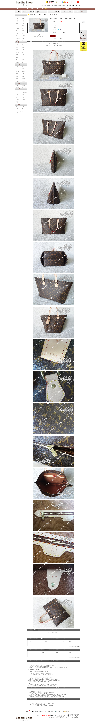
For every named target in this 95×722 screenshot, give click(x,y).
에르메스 (17, 26)
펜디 (22, 57)
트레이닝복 (23, 99)
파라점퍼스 (23, 94)
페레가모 (23, 76)
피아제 (17, 20)
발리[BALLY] (23, 78)
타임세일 (17, 112)
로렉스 (23, 18)
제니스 (17, 40)
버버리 (23, 50)
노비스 (17, 92)
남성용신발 (23, 85)
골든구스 (17, 85)
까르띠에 (23, 30)
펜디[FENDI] (23, 81)
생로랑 (17, 54)
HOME (34, 14)
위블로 (23, 25)
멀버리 (23, 54)
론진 (16, 35)
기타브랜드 (17, 62)
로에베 (23, 59)
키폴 (22, 62)
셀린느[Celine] (17, 71)
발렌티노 (23, 47)
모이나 (23, 49)
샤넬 (16, 30)
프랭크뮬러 (17, 28)
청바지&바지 (17, 99)
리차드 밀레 (23, 35)
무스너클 (17, 94)
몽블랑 (17, 23)
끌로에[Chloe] (23, 71)
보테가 (17, 50)
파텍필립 (23, 20)
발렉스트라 (17, 52)
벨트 (16, 106)
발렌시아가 (17, 73)
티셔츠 (17, 97)
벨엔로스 (17, 33)
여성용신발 (17, 87)
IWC (16, 25)
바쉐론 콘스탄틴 (24, 16)
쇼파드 (23, 28)
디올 (16, 59)
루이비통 (23, 23)
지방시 (17, 57)
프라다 (23, 45)
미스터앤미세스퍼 (24, 92)
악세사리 (17, 108)
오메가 (23, 21)
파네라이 (17, 21)
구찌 (22, 26)
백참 (22, 108)
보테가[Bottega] (24, 69)
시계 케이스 (17, 16)
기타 (22, 40)
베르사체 (23, 38)
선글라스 (23, 106)
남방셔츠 (23, 97)
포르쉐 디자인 (18, 38)
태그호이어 (17, 18)
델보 (22, 52)
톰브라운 (17, 102)
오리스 (23, 33)
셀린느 (17, 47)
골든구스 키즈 (24, 87)
